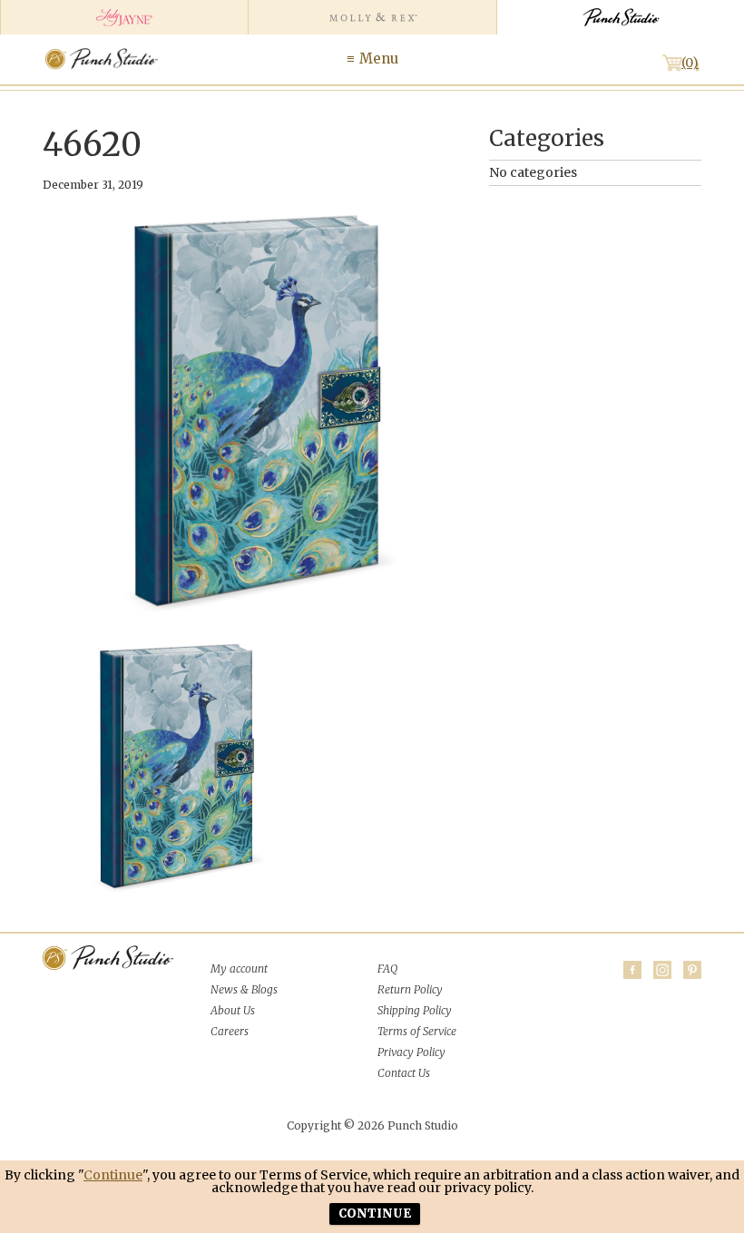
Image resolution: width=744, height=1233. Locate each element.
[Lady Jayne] (124, 17)
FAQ (387, 968)
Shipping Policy (414, 1010)
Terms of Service (416, 1031)
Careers (229, 1031)
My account (239, 968)
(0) (690, 62)
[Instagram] (662, 970)
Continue (112, 1175)
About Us (232, 1010)
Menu (378, 58)
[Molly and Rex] (371, 17)
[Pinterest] (692, 970)
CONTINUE (374, 1213)
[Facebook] (632, 970)
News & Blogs (244, 989)
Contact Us (403, 1073)
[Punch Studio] (620, 17)
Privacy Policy (411, 1052)
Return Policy (410, 989)
